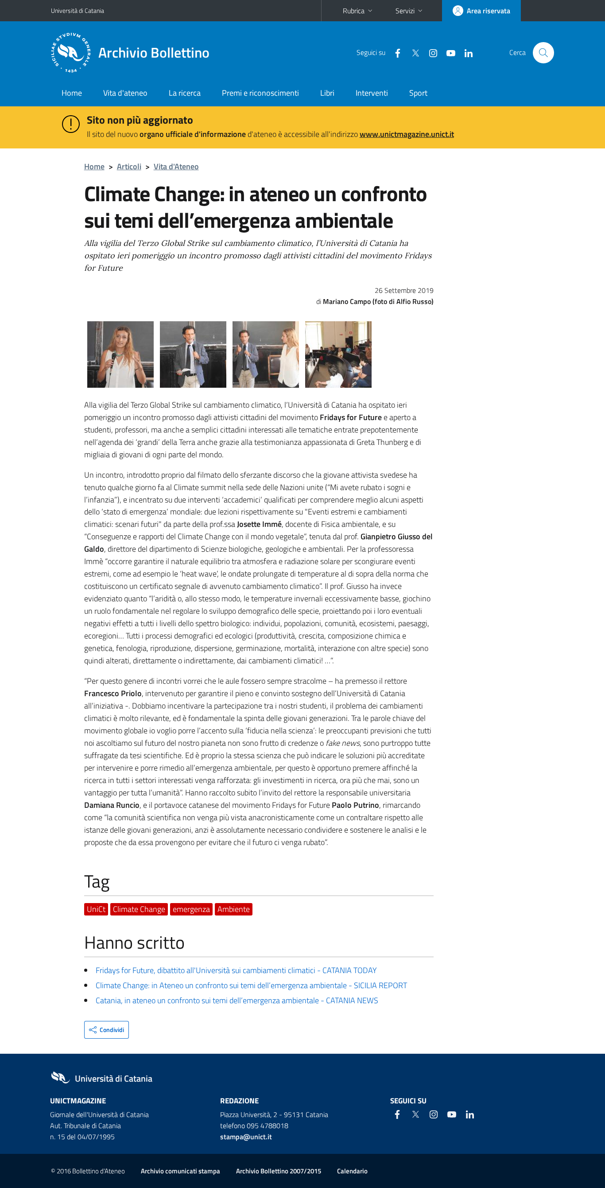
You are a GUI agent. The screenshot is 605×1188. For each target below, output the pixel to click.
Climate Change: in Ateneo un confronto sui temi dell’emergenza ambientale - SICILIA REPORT (251, 985)
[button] (106, 1030)
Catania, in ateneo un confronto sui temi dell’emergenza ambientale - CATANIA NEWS (237, 1000)
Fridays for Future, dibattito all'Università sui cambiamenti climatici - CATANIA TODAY (236, 970)
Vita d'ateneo (125, 93)
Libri (327, 93)
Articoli (129, 166)
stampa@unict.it (246, 1136)
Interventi (372, 93)
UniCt (96, 909)
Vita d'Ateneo (176, 166)
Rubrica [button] (354, 10)
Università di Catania (77, 10)
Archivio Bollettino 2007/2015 (278, 1171)
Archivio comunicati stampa (180, 1171)
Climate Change (139, 909)
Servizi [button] (405, 10)
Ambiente (233, 909)
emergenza (191, 909)
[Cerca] (543, 52)
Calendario (352, 1171)
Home (72, 93)
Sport (418, 93)
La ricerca (185, 93)
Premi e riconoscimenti (260, 93)
